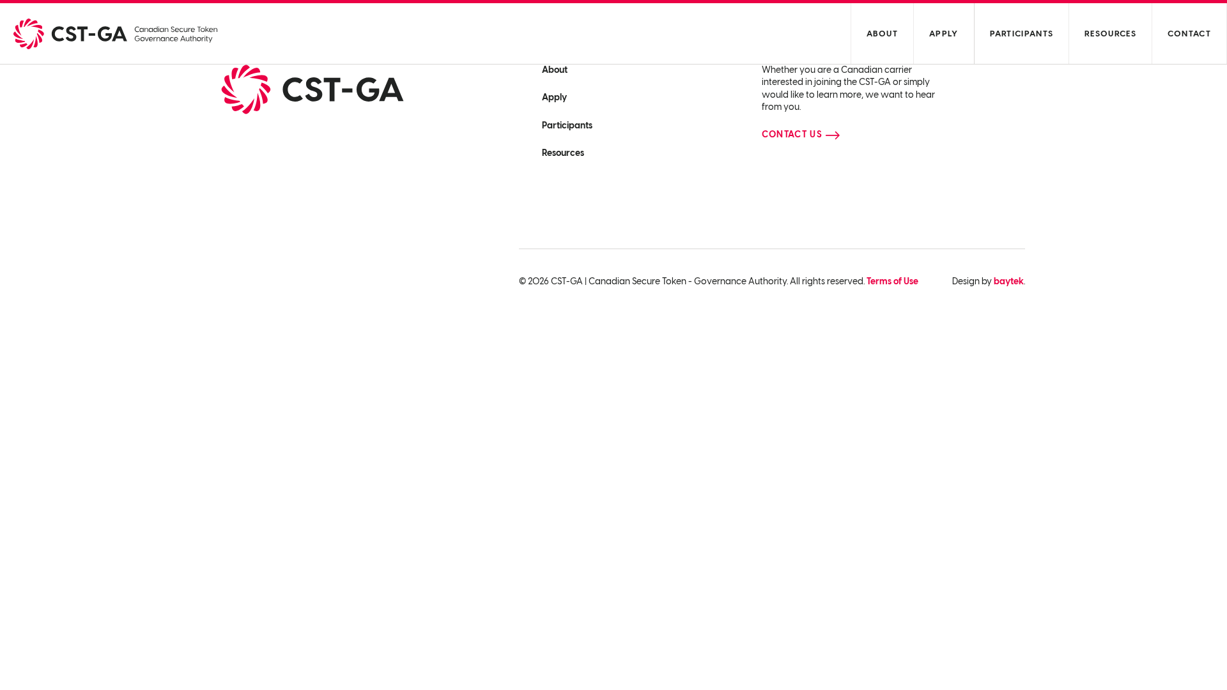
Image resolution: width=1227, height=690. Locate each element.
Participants (1022, 33)
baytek (1009, 281)
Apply (944, 33)
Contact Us (792, 134)
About (883, 33)
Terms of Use (892, 281)
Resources (1110, 33)
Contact (1189, 33)
